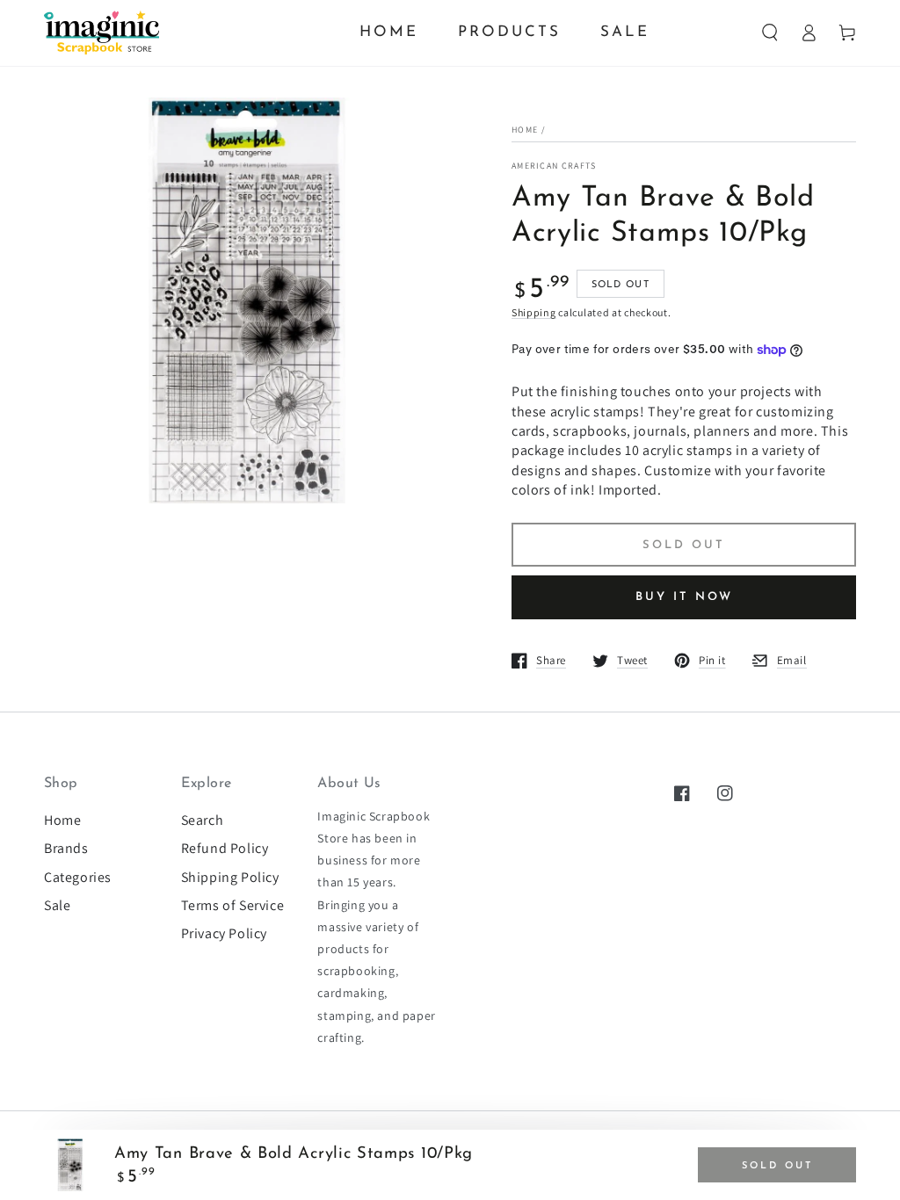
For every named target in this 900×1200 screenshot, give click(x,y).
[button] (770, 32)
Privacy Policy (224, 933)
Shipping (534, 312)
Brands (66, 848)
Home (525, 129)
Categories (78, 877)
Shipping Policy (230, 877)
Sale (57, 905)
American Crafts (554, 165)
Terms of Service (233, 905)
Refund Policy (225, 848)
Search (202, 820)
